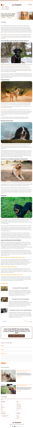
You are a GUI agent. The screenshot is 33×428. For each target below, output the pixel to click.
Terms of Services (19, 406)
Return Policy (18, 403)
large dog (12, 25)
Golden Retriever (6, 104)
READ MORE (19, 376)
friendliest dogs (23, 67)
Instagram (17, 416)
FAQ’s (1, 408)
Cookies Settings (18, 408)
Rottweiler (5, 219)
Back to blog (5, 321)
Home (1, 403)
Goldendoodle (6, 182)
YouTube (17, 417)
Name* (2, 345)
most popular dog (11, 34)
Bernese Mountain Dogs (6, 144)
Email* (3, 349)
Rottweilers (3, 225)
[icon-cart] (31, 4)
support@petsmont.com (5, 415)
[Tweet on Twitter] (29, 322)
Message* (3, 353)
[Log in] (29, 5)
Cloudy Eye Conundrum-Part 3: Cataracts (20, 299)
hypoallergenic (7, 189)
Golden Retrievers (5, 109)
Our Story (2, 406)
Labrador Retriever (9, 64)
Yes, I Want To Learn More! (16, 336)
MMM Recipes (3, 407)
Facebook (17, 415)
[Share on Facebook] (27, 322)
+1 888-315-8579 (4, 416)
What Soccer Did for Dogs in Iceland (20, 288)
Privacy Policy (18, 407)
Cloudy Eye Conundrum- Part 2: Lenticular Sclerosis (20, 310)
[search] (3, 5)
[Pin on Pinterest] (31, 322)
